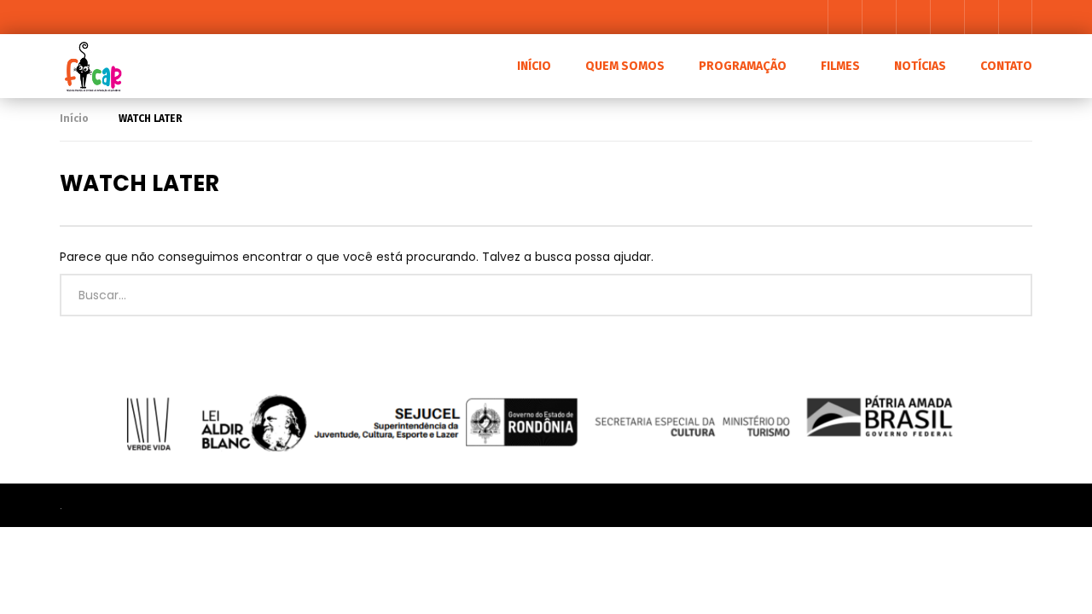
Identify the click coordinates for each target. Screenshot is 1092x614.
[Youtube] (879, 17)
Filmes (840, 66)
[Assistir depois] (947, 17)
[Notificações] (981, 17)
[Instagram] (913, 17)
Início (74, 119)
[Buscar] (1015, 17)
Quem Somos (625, 66)
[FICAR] (92, 66)
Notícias (920, 66)
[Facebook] (845, 17)
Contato (1006, 66)
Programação (743, 66)
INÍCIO (534, 66)
